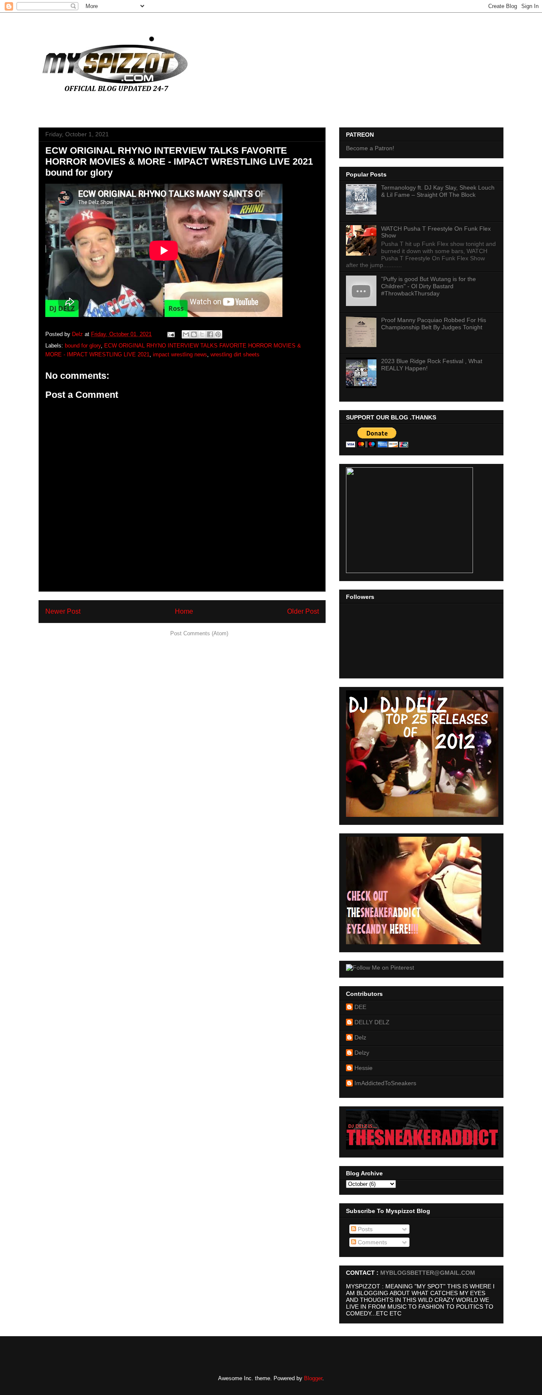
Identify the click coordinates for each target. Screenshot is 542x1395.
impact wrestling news (180, 354)
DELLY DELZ (372, 1022)
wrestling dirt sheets (235, 354)
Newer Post (62, 611)
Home (184, 611)
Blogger (313, 1378)
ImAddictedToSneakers (385, 1083)
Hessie (363, 1067)
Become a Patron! (370, 148)
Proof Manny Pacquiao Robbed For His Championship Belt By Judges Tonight (433, 324)
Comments (371, 1242)
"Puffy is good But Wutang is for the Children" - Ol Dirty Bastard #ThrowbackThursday (428, 286)
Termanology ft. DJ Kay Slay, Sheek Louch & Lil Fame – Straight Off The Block (438, 191)
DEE (360, 1007)
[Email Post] (170, 334)
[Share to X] (202, 334)
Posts (364, 1229)
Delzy (361, 1052)
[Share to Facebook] (210, 334)
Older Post (303, 611)
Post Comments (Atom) (199, 633)
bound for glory (83, 345)
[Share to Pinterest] (218, 334)
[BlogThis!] (194, 334)
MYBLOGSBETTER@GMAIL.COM (427, 1272)
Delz (360, 1037)
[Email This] (186, 334)
